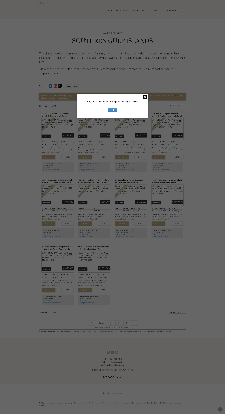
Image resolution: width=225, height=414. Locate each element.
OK (112, 110)
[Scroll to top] (220, 409)
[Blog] (116, 352)
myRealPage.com (116, 393)
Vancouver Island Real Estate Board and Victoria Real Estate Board (92, 331)
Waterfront (157, 10)
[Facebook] (108, 352)
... (121, 323)
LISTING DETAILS (48, 157)
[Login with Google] (55, 87)
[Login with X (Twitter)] (60, 87)
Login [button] (76, 86)
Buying (133, 10)
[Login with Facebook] (50, 87)
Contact (170, 10)
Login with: (43, 86)
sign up (176, 95)
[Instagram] (112, 352)
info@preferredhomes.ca (51, 170)
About (107, 10)
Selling (144, 10)
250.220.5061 (47, 168)
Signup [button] (68, 86)
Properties (120, 10)
